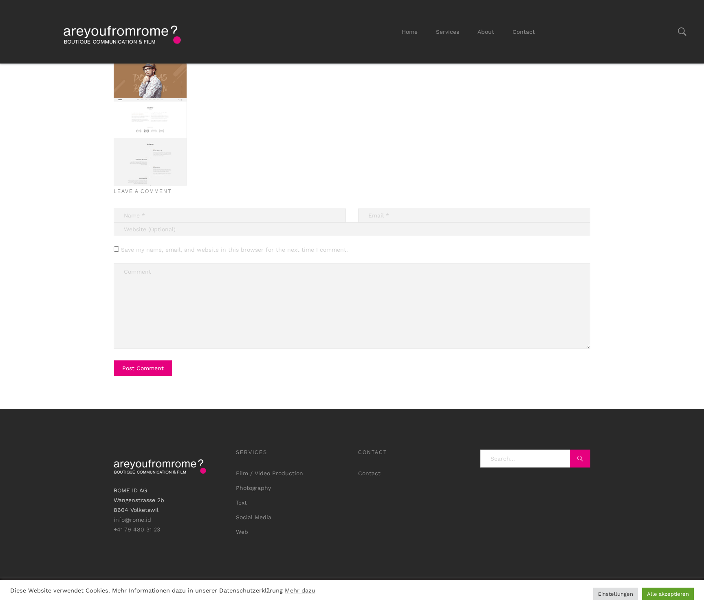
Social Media (253, 517)
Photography (253, 488)
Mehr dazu (300, 590)
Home (410, 32)
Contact (524, 32)
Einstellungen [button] (615, 594)
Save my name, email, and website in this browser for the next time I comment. (234, 249)
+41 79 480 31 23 (137, 529)
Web (242, 532)
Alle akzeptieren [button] (668, 594)
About (485, 32)
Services (447, 32)
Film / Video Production (269, 473)
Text (241, 502)
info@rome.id (132, 519)
